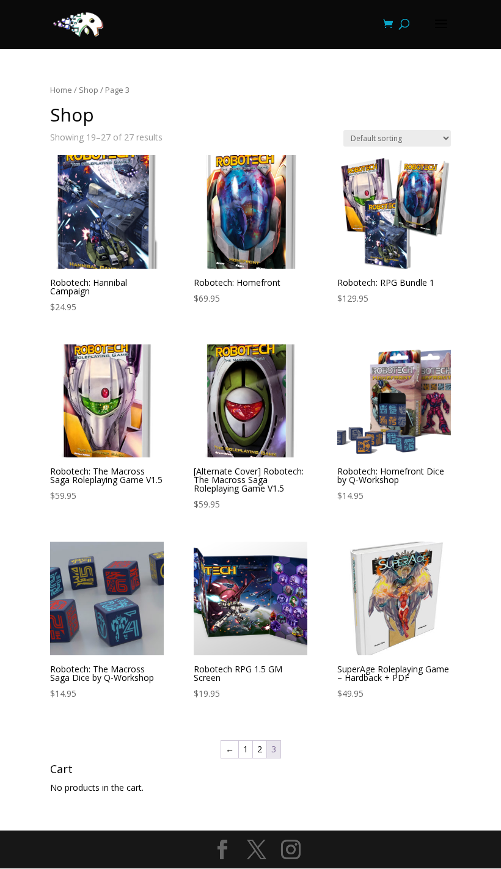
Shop (88, 89)
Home (61, 89)
